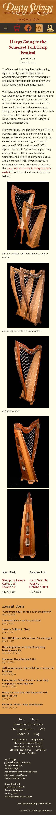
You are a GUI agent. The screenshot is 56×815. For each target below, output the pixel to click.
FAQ (42, 729)
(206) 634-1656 (28, 19)
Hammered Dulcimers (28, 724)
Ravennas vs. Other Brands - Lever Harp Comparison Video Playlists (25, 682)
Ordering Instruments (20, 749)
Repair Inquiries (19, 739)
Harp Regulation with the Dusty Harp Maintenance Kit (24, 648)
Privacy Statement (26, 803)
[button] (5, 28)
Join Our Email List (28, 753)
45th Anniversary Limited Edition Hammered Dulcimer (28, 669)
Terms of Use (44, 803)
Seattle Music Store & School (28, 746)
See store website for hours (18, 796)
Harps (34, 719)
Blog (36, 734)
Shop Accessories (22, 729)
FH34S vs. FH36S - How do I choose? (22, 704)
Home (22, 719)
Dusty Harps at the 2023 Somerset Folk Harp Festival (25, 694)
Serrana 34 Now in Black (16, 629)
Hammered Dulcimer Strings (28, 742)
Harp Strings (38, 739)
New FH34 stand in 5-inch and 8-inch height (27, 638)
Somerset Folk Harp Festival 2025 (21, 620)
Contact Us (40, 749)
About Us (23, 734)
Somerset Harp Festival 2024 (18, 659)
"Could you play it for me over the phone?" (27, 611)
